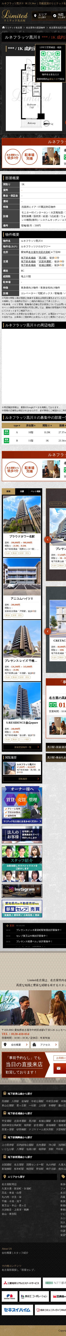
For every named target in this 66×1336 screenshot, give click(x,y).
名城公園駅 (45, 265)
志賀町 (47, 252)
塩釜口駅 (31, 1149)
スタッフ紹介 (21, 1253)
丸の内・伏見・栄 (11, 1197)
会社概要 (16, 1044)
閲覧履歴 (23, 779)
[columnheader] (17, 425)
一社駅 (32, 1105)
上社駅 (42, 1105)
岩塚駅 (25, 1101)
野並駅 (40, 1169)
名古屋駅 (19, 1164)
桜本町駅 (19, 1169)
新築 (8, 491)
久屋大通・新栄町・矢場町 (16, 1188)
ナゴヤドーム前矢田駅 (41, 1129)
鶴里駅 (30, 1169)
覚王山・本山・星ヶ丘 (14, 1205)
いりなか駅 (8, 1149)
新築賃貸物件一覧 (22, 747)
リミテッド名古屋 (13, 27)
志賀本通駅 (45, 261)
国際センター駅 (35, 1164)
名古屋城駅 (60, 1121)
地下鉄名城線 (28, 257)
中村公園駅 (37, 1101)
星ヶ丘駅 (21, 1105)
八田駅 (15, 1101)
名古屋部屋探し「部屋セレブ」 (19, 1270)
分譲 (22, 491)
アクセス (45, 1044)
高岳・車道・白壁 (11, 1192)
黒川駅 (42, 257)
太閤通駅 (7, 1164)
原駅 (51, 1149)
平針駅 (59, 1149)
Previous (47, 539)
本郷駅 (52, 1105)
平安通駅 (7, 1121)
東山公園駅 (8, 1105)
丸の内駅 (51, 1164)
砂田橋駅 (21, 1129)
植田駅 (42, 1149)
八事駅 (20, 1149)
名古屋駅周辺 (9, 1184)
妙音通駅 (39, 1125)
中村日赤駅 (52, 1101)
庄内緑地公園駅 (25, 1145)
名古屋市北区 (35, 252)
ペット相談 (35, 491)
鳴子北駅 (51, 1169)
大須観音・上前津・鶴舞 (15, 1209)
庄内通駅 (41, 1145)
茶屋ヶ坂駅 (8, 1129)
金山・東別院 (9, 1214)
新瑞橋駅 (51, 1125)
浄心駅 (52, 1145)
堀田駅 (27, 1125)
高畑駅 (5, 1101)
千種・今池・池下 (11, 1201)
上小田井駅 (8, 1145)
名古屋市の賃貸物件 (35, 28)
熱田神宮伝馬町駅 (11, 1125)
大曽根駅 (61, 1129)
